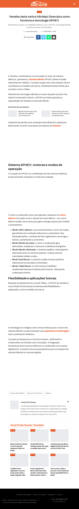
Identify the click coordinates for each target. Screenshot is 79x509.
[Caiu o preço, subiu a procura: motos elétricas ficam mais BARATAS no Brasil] (60, 460)
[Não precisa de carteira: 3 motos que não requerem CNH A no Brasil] (19, 435)
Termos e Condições (39, 494)
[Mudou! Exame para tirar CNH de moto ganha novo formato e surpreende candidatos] (12, 113)
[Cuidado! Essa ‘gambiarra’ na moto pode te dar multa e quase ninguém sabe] (19, 460)
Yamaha (48, 393)
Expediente (51, 494)
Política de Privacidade (24, 494)
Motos (39, 12)
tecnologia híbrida (16, 393)
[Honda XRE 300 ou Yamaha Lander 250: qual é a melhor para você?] (39, 435)
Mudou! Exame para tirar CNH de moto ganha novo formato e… (27, 113)
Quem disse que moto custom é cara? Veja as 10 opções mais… (61, 113)
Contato (59, 494)
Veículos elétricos (34, 393)
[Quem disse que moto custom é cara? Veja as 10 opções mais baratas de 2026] (45, 113)
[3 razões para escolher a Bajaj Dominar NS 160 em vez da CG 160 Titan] (60, 435)
